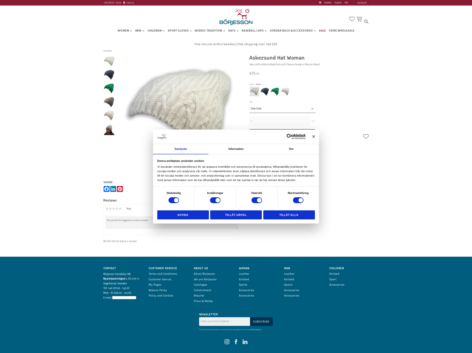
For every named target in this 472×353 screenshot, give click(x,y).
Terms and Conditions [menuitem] (163, 273)
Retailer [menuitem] (199, 295)
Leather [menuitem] (244, 273)
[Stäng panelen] (313, 136)
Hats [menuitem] (232, 30)
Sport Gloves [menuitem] (178, 30)
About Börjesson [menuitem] (204, 273)
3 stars (113, 208)
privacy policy (255, 329)
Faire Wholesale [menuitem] (342, 30)
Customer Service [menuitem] (160, 279)
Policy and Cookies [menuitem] (161, 295)
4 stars (117, 208)
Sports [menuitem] (243, 284)
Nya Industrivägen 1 (115, 278)
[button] (352, 19)
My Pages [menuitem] (155, 284)
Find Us (130, 3)
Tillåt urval (236, 214)
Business (362, 3)
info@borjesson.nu (124, 297)
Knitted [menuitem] (244, 279)
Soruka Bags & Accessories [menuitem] (291, 30)
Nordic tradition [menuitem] (208, 30)
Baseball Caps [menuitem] (253, 30)
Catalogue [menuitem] (200, 284)
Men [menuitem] (138, 30)
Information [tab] (236, 148)
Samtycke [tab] (180, 148)
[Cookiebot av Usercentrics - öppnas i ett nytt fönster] (289, 136)
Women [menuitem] (123, 30)
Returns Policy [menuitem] (158, 290)
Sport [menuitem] (332, 279)
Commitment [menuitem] (202, 290)
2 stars (110, 208)
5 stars (120, 208)
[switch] (215, 200)
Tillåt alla (289, 214)
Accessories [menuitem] (246, 290)
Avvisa (182, 214)
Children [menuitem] (155, 30)
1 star (107, 208)
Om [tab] (291, 148)
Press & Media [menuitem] (203, 301)
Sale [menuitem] (322, 30)
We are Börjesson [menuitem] (205, 279)
